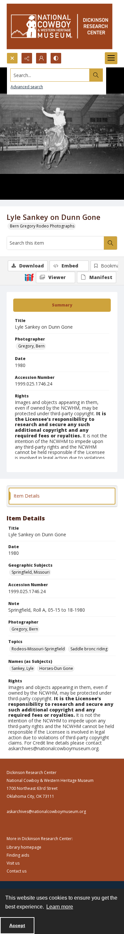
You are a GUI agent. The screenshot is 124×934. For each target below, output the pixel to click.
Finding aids (18, 855)
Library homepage (24, 847)
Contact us (16, 871)
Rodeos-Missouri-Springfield (38, 649)
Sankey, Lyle (23, 668)
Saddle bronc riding (88, 649)
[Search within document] (110, 243)
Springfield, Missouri (31, 572)
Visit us (13, 863)
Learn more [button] (59, 907)
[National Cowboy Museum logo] (59, 26)
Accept (17, 925)
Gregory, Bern (31, 346)
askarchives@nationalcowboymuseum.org (46, 811)
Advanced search (27, 87)
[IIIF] (29, 277)
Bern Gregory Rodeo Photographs (42, 226)
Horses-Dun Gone (56, 668)
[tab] (62, 305)
